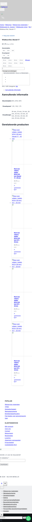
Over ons (8, 429)
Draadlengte (6, 58)
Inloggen (6, 511)
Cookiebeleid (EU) (11, 445)
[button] (28, 518)
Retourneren (9, 433)
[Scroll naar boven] (1, 484)
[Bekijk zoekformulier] (2, 9)
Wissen (27, 60)
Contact (7, 431)
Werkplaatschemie (11, 411)
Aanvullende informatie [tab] (13, 90)
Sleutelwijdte (6, 48)
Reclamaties (9, 436)
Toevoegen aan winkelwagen (9, 71)
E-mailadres (4, 458)
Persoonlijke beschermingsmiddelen (15, 509)
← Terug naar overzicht (8, 35)
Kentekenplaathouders (12, 414)
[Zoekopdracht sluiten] (1, 515)
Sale (6, 418)
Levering (8, 438)
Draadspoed (5, 53)
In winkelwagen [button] (17, 186)
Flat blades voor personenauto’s (15, 416)
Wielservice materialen (12, 404)
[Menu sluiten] (2, 487)
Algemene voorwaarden (13, 440)
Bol (17, 86)
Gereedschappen (10, 409)
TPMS (7, 407)
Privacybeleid (9, 442)
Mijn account (9, 426)
